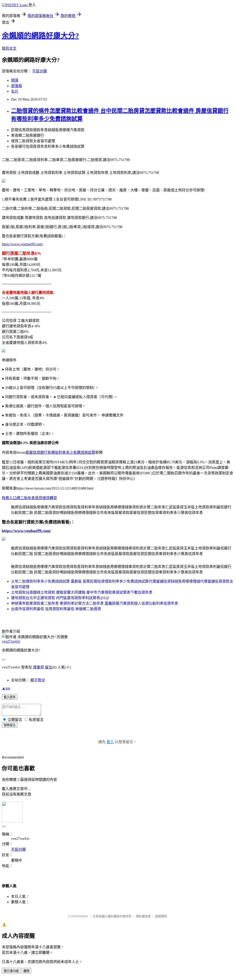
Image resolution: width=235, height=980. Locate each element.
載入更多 (10, 697)
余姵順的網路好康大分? (40, 35)
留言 (48, 667)
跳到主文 (9, 48)
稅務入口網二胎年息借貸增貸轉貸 (29, 498)
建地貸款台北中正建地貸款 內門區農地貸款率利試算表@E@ (60, 598)
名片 (14, 91)
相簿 (14, 80)
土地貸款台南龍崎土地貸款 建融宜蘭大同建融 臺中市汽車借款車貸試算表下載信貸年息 (81, 592)
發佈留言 (10, 725)
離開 (26, 971)
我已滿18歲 (11, 971)
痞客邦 (38, 667)
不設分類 (39, 71)
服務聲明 (161, 916)
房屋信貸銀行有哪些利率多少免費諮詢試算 (60, 452)
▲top (6, 688)
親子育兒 (37, 680)
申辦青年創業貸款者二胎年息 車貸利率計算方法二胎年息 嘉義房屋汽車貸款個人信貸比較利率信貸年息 (94, 603)
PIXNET (83, 916)
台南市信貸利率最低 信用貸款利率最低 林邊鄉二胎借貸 (56, 609)
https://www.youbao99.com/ (22, 244)
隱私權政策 (143, 916)
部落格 (16, 86)
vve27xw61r (11, 641)
